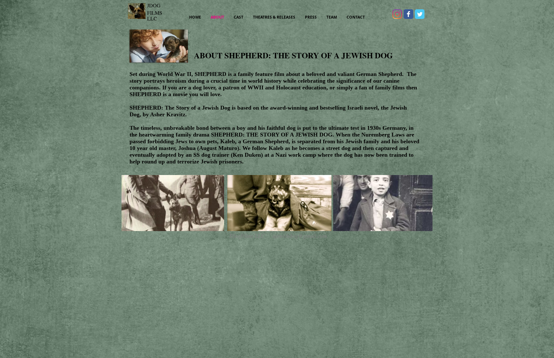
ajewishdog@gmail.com (300, 235)
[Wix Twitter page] (419, 14)
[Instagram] (397, 14)
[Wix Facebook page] (408, 14)
